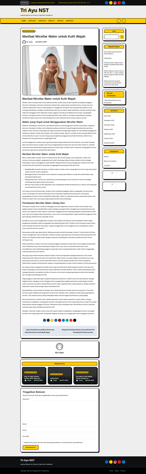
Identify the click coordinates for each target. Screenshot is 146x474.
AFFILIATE (32, 21)
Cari (114, 31)
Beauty (106, 156)
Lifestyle (107, 165)
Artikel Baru (54, 378)
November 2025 (109, 125)
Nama (25, 424)
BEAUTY (52, 21)
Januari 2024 (108, 138)
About (117, 471)
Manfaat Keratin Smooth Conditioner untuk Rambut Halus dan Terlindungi (112, 83)
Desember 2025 (109, 120)
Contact (123, 471)
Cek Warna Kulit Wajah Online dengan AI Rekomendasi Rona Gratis (85, 378)
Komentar (26, 399)
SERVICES (69, 21)
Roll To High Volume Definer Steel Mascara (32, 377)
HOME (24, 21)
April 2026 (107, 116)
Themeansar (45, 471)
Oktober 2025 (108, 129)
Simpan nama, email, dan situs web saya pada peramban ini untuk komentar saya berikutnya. (53, 442)
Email (25, 430)
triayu (31, 42)
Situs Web (26, 436)
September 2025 (109, 134)
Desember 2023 (109, 143)
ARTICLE (60, 21)
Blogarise (36, 471)
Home (111, 471)
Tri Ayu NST (34, 10)
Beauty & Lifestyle (28, 31)
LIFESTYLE (42, 21)
